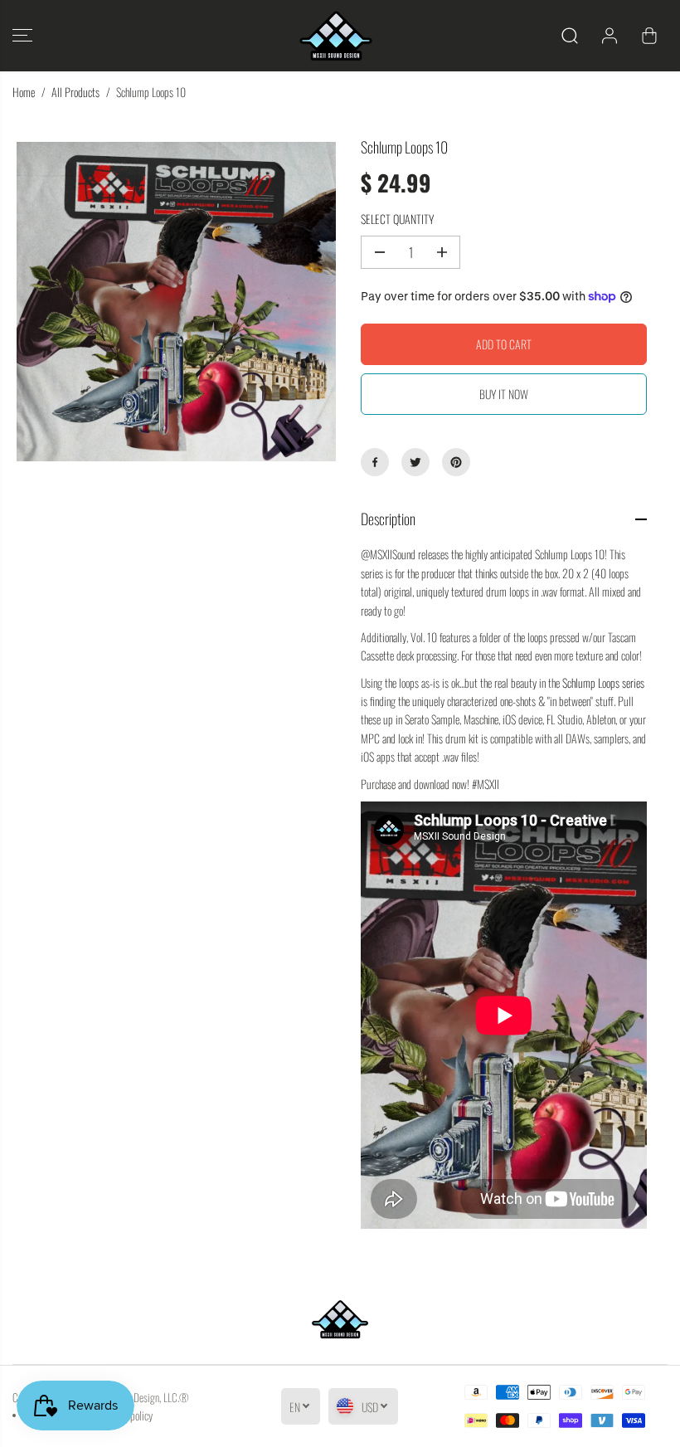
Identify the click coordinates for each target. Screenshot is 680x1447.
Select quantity (397, 218)
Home (23, 91)
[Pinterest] (456, 462)
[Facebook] (375, 462)
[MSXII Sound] (336, 35)
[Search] (569, 35)
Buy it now (503, 393)
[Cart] (649, 35)
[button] (22, 35)
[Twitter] (415, 462)
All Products (75, 91)
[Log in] (609, 35)
